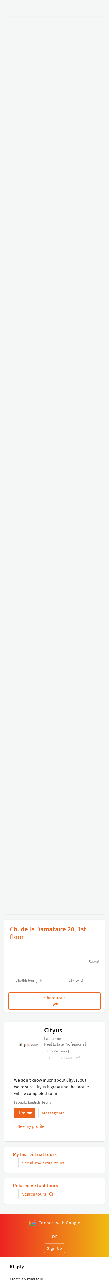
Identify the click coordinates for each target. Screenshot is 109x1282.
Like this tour (25, 980)
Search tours (34, 1194)
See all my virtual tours (43, 1163)
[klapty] (28, 1044)
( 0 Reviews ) (58, 1051)
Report (93, 961)
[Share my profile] (76, 1057)
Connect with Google (59, 1222)
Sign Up (54, 1248)
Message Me (53, 1113)
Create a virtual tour (26, 1278)
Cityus (53, 1030)
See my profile (31, 1126)
